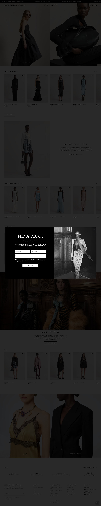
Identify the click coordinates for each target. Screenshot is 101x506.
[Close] (94, 229)
